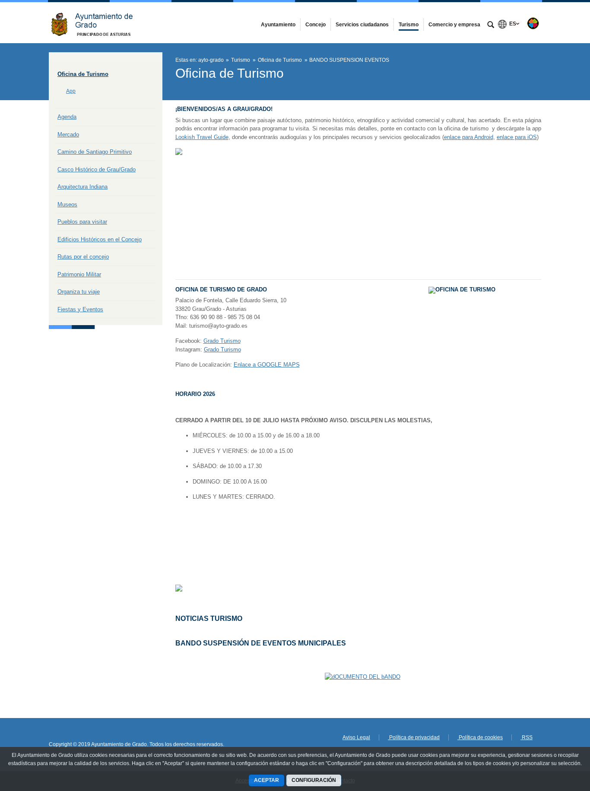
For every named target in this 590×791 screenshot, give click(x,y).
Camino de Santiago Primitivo (94, 152)
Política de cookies (480, 737)
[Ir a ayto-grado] (96, 23)
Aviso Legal (356, 737)
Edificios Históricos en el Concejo (99, 239)
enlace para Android (468, 137)
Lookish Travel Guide (201, 137)
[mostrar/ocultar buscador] (491, 25)
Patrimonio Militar (79, 274)
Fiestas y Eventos (80, 309)
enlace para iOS (517, 137)
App (71, 91)
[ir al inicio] (555, 739)
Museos (67, 204)
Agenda (66, 117)
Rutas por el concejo (83, 256)
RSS (526, 737)
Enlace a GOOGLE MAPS (267, 364)
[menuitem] (278, 25)
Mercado (68, 134)
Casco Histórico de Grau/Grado (96, 169)
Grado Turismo (222, 341)
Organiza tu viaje (78, 291)
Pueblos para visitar (82, 221)
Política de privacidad (414, 737)
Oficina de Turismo (82, 74)
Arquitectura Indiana (82, 187)
